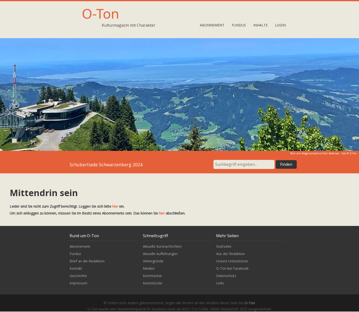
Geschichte (78, 275)
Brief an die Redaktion (87, 261)
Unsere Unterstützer (232, 261)
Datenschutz (226, 275)
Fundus (239, 25)
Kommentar (152, 275)
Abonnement (212, 25)
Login (280, 25)
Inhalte (260, 25)
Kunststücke (152, 283)
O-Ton (100, 13)
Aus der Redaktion (230, 253)
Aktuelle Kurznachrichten (162, 246)
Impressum (78, 283)
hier (115, 206)
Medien (149, 268)
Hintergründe (153, 261)
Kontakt (76, 268)
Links (220, 283)
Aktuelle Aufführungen (160, 253)
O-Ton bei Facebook (232, 268)
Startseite (223, 246)
